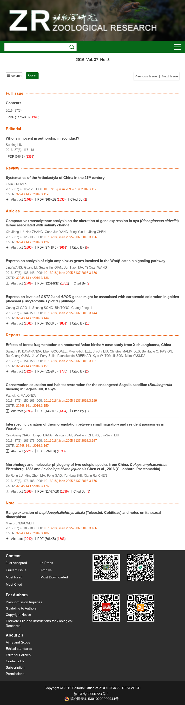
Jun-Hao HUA (73, 267)
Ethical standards (19, 649)
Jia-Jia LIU (100, 351)
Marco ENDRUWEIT (20, 523)
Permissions (15, 674)
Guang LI (30, 267)
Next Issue (170, 76)
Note (10, 503)
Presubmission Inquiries (24, 602)
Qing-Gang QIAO (18, 435)
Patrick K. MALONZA (21, 395)
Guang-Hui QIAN (50, 267)
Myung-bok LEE (80, 351)
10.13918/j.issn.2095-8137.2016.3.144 (70, 313)
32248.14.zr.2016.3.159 (32, 405)
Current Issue (16, 570)
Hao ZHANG (34, 232)
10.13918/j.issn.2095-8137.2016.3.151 (70, 361)
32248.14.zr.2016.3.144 (32, 318)
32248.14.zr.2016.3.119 (32, 194)
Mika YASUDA (135, 356)
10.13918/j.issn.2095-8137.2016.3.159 (70, 400)
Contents (13, 103)
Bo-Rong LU (14, 475)
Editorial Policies (18, 655)
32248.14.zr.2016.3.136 (32, 278)
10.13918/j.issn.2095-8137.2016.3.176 (70, 481)
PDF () (19, 117)
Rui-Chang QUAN (18, 356)
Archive (46, 570)
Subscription (15, 667)
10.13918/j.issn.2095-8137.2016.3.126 (70, 237)
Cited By (76, 199)
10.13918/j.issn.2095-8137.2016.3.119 (70, 189)
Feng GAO (54, 475)
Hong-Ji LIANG (42, 435)
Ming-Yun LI (78, 232)
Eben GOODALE (55, 351)
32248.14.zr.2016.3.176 (32, 486)
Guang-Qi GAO (16, 308)
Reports (13, 335)
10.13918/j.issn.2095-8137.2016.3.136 (70, 273)
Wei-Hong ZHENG (86, 435)
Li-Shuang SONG (41, 308)
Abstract (17, 199)
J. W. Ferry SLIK (43, 356)
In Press (46, 563)
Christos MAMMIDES (125, 351)
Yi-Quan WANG (96, 267)
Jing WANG (14, 267)
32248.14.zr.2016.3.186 (32, 533)
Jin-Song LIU (110, 435)
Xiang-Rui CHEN (95, 475)
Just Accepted (16, 563)
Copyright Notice (18, 615)
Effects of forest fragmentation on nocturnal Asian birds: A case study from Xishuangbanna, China (88, 345)
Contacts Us (15, 661)
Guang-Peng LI (81, 308)
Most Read (14, 577)
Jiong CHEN (97, 232)
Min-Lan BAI (63, 435)
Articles (13, 211)
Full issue (14, 93)
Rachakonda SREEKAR (74, 356)
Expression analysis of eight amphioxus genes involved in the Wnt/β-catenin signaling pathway (85, 261)
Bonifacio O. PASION (157, 351)
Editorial (13, 129)
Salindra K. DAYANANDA (23, 351)
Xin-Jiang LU (15, 232)
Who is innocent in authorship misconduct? (42, 138)
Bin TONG (62, 308)
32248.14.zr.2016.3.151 (32, 366)
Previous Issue (146, 76)
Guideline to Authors (21, 608)
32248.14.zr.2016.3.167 (32, 445)
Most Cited (14, 584)
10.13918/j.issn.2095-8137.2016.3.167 (70, 440)
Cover (32, 75)
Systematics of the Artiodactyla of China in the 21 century (55, 178)
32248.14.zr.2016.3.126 (32, 242)
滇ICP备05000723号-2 (91, 694)
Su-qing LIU (14, 145)
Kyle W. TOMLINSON (108, 356)
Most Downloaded (54, 577)
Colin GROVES (16, 184)
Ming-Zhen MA (35, 475)
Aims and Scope (18, 642)
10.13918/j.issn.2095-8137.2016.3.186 (70, 528)
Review (12, 168)
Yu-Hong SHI (73, 475)
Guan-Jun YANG (56, 232)
